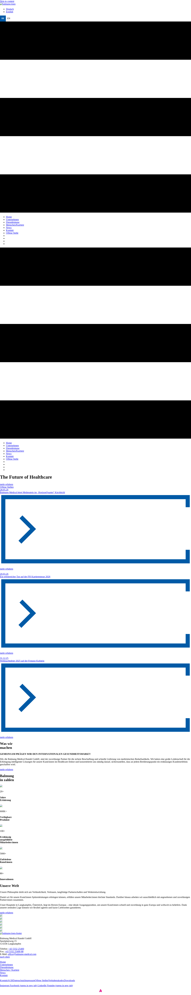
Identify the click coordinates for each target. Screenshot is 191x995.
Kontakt (4, 975)
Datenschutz (18, 980)
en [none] (8, 18)
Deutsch (10, 9)
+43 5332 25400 (16, 949)
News (3, 972)
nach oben (5, 957)
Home (3, 962)
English (9, 11)
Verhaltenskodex (56, 980)
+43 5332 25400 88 (14, 951)
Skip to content (7, 1)
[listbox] (95, 18)
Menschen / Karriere (9, 970)
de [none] (2, 18)
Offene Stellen (7, 487)
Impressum (29, 980)
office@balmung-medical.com (22, 954)
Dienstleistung (6, 967)
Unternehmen (6, 964)
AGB (10, 980)
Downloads (69, 980)
